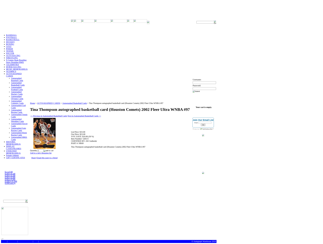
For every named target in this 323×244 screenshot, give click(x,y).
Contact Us (12, 241)
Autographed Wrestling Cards (17, 120)
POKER (9, 49)
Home (32, 103)
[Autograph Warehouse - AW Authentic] (203, 135)
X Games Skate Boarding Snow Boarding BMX (16, 61)
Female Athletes (12, 155)
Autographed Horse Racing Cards (19, 134)
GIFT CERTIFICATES (15, 158)
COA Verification (25, 241)
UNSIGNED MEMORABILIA (13, 152)
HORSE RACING (13, 67)
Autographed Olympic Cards (17, 97)
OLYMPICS (11, 71)
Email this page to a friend (47, 158)
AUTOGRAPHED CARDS (48, 103)
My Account (44, 241)
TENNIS (9, 51)
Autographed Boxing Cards (16, 111)
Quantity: (33, 150)
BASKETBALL (13, 40)
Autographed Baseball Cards (17, 79)
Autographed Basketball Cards (18, 84)
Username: (197, 80)
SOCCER (10, 53)
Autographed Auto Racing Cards (18, 129)
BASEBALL (11, 35)
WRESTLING (12, 58)
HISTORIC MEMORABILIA (13, 143)
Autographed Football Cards (17, 88)
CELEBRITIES (12, 65)
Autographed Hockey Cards (17, 93)
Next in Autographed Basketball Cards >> (84, 116)
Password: (197, 85)
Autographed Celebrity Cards (17, 102)
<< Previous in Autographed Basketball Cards (48, 116)
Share (33, 158)
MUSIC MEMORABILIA (17, 69)
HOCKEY (10, 42)
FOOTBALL (11, 37)
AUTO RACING (13, 55)
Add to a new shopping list (40, 153)
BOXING (10, 44)
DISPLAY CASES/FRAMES (13, 147)
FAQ (36, 241)
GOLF (8, 46)
